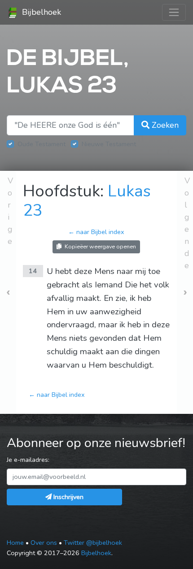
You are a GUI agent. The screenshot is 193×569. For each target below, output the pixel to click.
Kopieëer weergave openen (99, 246)
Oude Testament (42, 143)
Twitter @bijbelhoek (93, 542)
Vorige (10, 211)
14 (33, 270)
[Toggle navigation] (174, 12)
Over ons (44, 542)
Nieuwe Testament (109, 143)
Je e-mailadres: (28, 459)
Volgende (187, 223)
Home (15, 542)
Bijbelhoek (40, 12)
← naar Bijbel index (96, 231)
